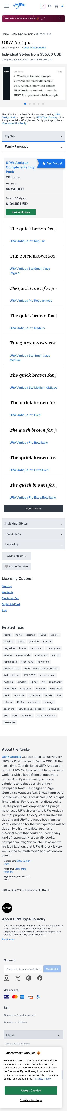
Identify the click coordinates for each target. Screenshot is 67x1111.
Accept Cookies (31, 1090)
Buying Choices (21, 212)
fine (59, 695)
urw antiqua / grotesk (31, 708)
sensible (9, 641)
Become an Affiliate (15, 1022)
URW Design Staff (17, 862)
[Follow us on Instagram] (8, 978)
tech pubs (27, 661)
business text (12, 668)
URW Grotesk (11, 756)
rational (8, 702)
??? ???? (29, 675)
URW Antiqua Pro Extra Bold (29, 470)
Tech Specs (13, 534)
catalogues (53, 648)
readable (19, 695)
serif (15, 715)
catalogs (49, 702)
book (6, 695)
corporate (34, 695)
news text (43, 661)
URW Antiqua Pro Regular (27, 241)
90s (6, 715)
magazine (9, 648)
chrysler (40, 688)
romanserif (55, 682)
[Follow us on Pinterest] (30, 978)
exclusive (33, 702)
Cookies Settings (31, 1100)
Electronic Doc (10, 598)
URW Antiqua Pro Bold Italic (29, 442)
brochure (9, 708)
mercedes (9, 722)
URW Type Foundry (22, 34)
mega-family (23, 655)
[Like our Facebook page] (41, 978)
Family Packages (16, 146)
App (4, 610)
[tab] (25, 104)
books (22, 648)
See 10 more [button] (33, 508)
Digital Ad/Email (11, 604)
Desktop (7, 586)
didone (8, 655)
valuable (34, 641)
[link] (56, 6)
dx (43, 682)
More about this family (14, 123)
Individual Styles (16, 523)
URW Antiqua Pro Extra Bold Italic (33, 497)
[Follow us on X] (19, 978)
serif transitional (46, 715)
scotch (55, 655)
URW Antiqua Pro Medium (27, 328)
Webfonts (7, 592)
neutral (47, 641)
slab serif (25, 688)
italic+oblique (11, 675)
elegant (21, 682)
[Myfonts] (19, 8)
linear (34, 682)
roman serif (10, 661)
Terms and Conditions (17, 1043)
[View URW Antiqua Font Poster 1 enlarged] (34, 83)
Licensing (11, 544)
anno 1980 (10, 688)
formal (7, 634)
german (30, 634)
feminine (27, 715)
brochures (37, 648)
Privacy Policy (43, 1079)
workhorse (41, 655)
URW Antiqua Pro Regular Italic (31, 300)
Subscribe (52, 969)
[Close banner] (60, 18)
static (21, 641)
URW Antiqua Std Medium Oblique (33, 387)
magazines (54, 708)
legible (55, 634)
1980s (20, 702)
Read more (8, 939)
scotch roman (47, 675)
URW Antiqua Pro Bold (25, 415)
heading (8, 682)
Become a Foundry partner (19, 1015)
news (19, 634)
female (48, 695)
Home (5, 34)
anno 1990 (56, 688)
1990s (42, 634)
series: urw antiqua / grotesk (41, 668)
